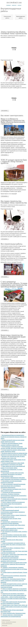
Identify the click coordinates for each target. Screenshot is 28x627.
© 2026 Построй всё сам (6, 620)
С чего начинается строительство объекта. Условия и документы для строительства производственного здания (14, 284)
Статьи (19, 5)
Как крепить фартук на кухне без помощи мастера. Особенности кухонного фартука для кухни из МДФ (14, 454)
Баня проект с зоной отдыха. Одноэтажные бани (14, 554)
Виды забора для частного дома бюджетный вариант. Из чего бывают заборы (13, 467)
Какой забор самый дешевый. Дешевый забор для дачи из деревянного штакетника (13, 602)
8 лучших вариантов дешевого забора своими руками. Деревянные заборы (13, 450)
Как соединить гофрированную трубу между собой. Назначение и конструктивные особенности (13, 478)
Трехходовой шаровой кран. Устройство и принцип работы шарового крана (12, 529)
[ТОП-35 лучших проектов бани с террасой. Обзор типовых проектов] (14, 173)
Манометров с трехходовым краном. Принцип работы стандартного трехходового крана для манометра (13, 580)
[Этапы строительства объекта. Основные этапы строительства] (14, 71)
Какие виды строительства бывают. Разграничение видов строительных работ (13, 337)
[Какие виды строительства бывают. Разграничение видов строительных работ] (14, 377)
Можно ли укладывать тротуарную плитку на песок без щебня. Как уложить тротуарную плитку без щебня (13, 544)
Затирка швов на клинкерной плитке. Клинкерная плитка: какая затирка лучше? (14, 499)
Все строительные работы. (12, 243)
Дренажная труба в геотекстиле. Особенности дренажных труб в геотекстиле (13, 560)
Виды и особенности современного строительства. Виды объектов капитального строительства (13, 121)
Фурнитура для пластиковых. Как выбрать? (13, 593)
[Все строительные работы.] (14, 269)
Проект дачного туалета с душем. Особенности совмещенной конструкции (13, 516)
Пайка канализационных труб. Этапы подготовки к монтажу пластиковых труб (14, 552)
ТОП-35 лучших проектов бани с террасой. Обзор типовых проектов (14, 161)
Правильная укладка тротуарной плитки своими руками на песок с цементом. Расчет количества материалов (14, 564)
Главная (8, 5)
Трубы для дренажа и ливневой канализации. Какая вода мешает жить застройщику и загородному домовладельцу (13, 485)
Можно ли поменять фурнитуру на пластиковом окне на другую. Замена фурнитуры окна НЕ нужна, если (14, 590)
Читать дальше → (4, 110)
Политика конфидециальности (7, 623)
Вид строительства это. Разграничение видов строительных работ (10, 396)
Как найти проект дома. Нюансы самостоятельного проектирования (10, 556)
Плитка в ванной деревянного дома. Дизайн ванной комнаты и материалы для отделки (12, 463)
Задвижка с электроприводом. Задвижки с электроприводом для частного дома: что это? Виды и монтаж (14, 569)
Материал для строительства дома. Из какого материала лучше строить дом (13, 457)
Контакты (3, 621)
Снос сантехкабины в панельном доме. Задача (14, 535)
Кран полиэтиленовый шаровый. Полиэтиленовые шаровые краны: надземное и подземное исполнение (13, 512)
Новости (14, 5)
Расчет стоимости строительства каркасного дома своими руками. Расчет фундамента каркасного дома (13, 503)
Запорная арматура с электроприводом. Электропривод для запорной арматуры (12, 615)
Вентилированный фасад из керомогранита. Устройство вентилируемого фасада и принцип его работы (13, 436)
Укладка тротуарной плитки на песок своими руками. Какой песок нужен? (12, 440)
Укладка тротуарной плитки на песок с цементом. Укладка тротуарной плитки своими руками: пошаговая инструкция (14, 585)
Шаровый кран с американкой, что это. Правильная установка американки (11, 522)
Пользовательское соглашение (11, 621)
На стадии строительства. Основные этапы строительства (14, 201)
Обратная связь (4, 625)
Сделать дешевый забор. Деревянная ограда (13, 613)
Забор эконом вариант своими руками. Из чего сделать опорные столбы (13, 460)
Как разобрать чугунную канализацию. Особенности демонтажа (11, 481)
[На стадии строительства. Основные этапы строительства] (14, 220)
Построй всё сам (14, 2)
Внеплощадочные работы (20, 17)
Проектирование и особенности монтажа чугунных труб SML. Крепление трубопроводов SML (14, 447)
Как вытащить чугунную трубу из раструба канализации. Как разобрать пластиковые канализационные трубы (12, 474)
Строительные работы (7, 17)
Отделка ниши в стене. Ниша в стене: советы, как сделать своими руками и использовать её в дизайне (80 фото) (14, 606)
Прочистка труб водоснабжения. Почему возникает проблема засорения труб (11, 444)
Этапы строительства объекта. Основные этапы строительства (14, 32)
